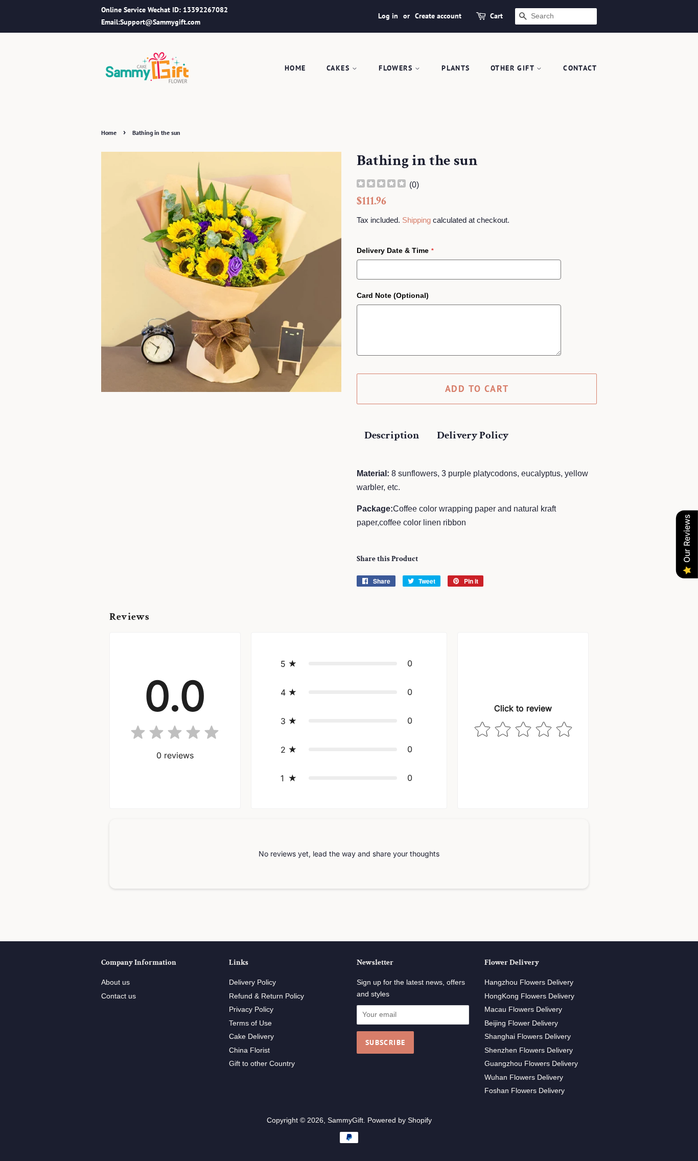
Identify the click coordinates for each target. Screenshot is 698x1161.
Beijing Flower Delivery (521, 1023)
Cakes (339, 68)
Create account (438, 15)
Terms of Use (250, 1023)
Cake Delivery (251, 1036)
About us (115, 982)
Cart (496, 15)
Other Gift (514, 68)
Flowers (397, 68)
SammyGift (345, 1120)
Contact (580, 68)
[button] (349, 663)
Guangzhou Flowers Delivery (531, 1063)
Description (391, 435)
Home (295, 68)
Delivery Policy (472, 435)
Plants (455, 68)
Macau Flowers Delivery (523, 1009)
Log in (388, 15)
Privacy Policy (251, 1009)
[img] (381, 184)
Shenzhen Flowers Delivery (528, 1050)
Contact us (118, 996)
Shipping (416, 220)
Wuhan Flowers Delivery (523, 1077)
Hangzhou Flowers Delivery (528, 982)
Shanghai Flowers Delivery (527, 1036)
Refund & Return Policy (266, 996)
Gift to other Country (262, 1063)
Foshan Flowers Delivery (524, 1091)
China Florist (249, 1050)
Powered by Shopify (399, 1120)
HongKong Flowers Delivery (529, 996)
